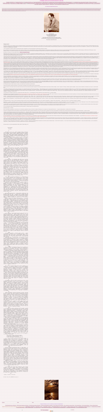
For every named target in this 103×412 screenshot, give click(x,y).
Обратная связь (52, 4)
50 (73, 8)
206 (84, 9)
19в (30, 8)
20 (31, 8)
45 (67, 8)
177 (43, 9)
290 (5, 10)
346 (84, 10)
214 (95, 9)
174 (39, 9)
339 (74, 10)
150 (5, 9)
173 (37, 9)
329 (60, 10)
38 (59, 8)
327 (57, 10)
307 (29, 10)
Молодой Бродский (45, 2)
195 (68, 9)
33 (52, 8)
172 (36, 9)
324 (53, 10)
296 (13, 10)
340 (75, 10)
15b (21, 8)
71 (99, 8)
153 (9, 9)
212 (92, 9)
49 (72, 8)
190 (61, 9)
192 (64, 9)
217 (99, 9)
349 (33, 3)
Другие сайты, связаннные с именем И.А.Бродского (42, 4)
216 (98, 9)
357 (99, 10)
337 (71, 10)
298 (16, 10)
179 (46, 9)
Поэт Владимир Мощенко (85, 405)
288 (2, 10)
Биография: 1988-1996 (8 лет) (38, 2)
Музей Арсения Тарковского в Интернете (22, 405)
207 (85, 9)
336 (70, 10)
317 (43, 10)
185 (54, 9)
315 (40, 10)
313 (37, 10)
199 (74, 9)
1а (3, 8)
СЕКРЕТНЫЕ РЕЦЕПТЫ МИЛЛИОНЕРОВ (59, 407)
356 (98, 10)
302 (22, 10)
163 (23, 9)
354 (95, 10)
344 (81, 10)
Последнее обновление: (61, 4)
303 (23, 10)
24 (37, 8)
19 (26, 8)
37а (58, 8)
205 (82, 9)
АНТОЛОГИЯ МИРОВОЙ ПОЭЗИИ (81, 407)
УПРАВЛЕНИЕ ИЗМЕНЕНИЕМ (70, 407)
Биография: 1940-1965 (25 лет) (11, 2)
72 (100, 8)
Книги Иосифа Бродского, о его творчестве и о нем (83, 3)
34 (53, 8)
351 (91, 10)
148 (2, 9)
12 (15, 8)
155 (12, 9)
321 (30, 3)
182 (50, 9)
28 (46, 8)
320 (47, 10)
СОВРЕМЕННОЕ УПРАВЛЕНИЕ (30, 406)
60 (86, 8)
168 (30, 9)
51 (74, 8)
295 (12, 10)
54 (79, 8)
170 (33, 9)
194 (67, 9)
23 (36, 8)
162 (22, 9)
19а (27, 8)
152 (8, 9)
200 (75, 9)
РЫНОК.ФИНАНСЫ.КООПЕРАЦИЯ (47, 407)
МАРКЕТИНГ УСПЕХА (39, 406)
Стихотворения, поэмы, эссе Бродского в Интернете (42, 3)
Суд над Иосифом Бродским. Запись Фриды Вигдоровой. (80, 2)
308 (30, 10)
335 (68, 10)
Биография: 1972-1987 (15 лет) (29, 2)
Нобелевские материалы (72, 3)
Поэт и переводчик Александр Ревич (69, 405)
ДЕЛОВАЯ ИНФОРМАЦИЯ (20, 407)
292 (8, 10)
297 (15, 10)
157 (15, 9)
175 (40, 9)
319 (29, 3)
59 (85, 8)
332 (64, 10)
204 (81, 9)
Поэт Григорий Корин (78, 405)
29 (47, 8)
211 (91, 9)
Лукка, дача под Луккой (6, 3)
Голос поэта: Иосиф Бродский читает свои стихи (61, 3)
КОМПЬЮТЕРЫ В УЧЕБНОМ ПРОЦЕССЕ (84, 406)
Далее (33, 402)
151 (6, 9)
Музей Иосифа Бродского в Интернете (10, 405)
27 (45, 8)
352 (92, 10)
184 (53, 9)
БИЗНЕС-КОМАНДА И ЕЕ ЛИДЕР (73, 406)
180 (47, 9)
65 (92, 8)
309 (32, 10)
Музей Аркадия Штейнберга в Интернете (47, 405)
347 (85, 10)
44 (66, 8)
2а (5, 8)
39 (60, 8)
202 (78, 9)
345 (82, 10)
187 (57, 9)
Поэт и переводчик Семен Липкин (58, 405)
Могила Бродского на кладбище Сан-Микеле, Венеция (18, 3)
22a (35, 8)
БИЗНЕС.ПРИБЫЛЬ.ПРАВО (29, 407)
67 (94, 8)
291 (6, 10)
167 (29, 9)
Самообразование (51, 2)
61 (87, 8)
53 (78, 8)
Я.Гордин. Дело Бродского (92, 2)
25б (41, 8)
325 (54, 10)
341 (77, 10)
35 (54, 8)
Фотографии (51, 3)
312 (36, 10)
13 (16, 8)
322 (31, 3)
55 (80, 8)
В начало (3, 402)
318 (44, 10)
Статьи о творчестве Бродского (95, 3)
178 (44, 9)
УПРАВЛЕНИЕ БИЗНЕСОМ (56, 406)
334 (67, 10)
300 (19, 10)
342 (78, 10)
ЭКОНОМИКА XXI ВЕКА (47, 406)
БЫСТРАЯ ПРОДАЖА (37, 407)
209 (88, 9)
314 (39, 10)
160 (19, 9)
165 (26, 9)
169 (32, 9)
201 (77, 9)
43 (65, 8)
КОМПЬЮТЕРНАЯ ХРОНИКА (96, 406)
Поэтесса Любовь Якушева (94, 405)
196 (70, 9)
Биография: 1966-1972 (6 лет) (20, 2)
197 (71, 9)
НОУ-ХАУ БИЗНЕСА (64, 406)
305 (26, 10)
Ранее (18, 402)
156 (13, 9)
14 (17, 8)
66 (93, 8)
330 (61, 10)
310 (33, 10)
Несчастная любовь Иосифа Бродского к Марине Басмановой (63, 2)
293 (9, 10)
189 (60, 9)
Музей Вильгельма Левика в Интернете (34, 405)
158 (16, 9)
